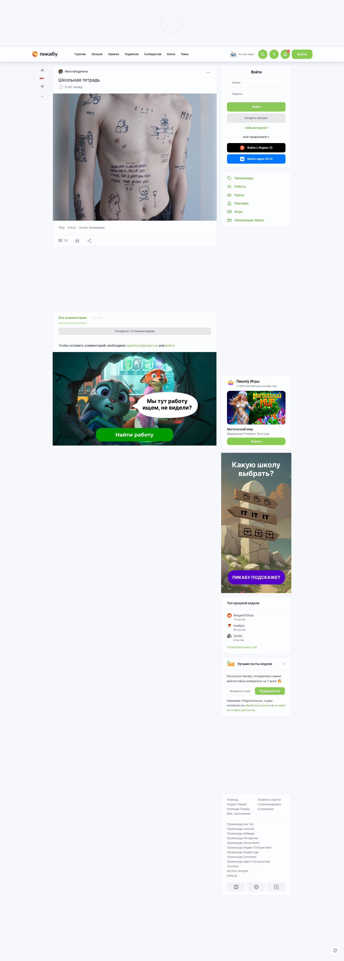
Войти (302, 54)
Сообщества (152, 54)
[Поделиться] (89, 240)
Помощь (232, 799)
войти (169, 345)
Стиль (71, 227)
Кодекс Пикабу (237, 804)
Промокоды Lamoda (240, 829)
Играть (256, 441)
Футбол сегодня (237, 871)
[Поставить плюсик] (42, 70)
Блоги (171, 54)
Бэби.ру (232, 875)
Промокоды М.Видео (241, 833)
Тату (62, 227)
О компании (266, 809)
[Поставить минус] (42, 86)
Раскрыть (134, 331)
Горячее (80, 54)
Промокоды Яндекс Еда (243, 852)
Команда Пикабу (238, 809)
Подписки (132, 54)
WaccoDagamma (76, 71)
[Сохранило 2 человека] (77, 240)
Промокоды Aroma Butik (243, 843)
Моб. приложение (238, 813)
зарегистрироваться (142, 345)
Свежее (113, 54)
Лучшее (96, 54)
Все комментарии (73, 318)
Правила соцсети (269, 799)
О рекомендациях (269, 804)
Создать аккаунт (256, 118)
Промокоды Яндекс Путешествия (249, 847)
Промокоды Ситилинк (241, 857)
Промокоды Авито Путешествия (248, 861)
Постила (232, 866)
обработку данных (258, 705)
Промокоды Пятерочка (242, 838)
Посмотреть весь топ (242, 647)
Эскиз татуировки (92, 227)
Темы (185, 54)
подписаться (270, 691)
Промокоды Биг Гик (240, 824)
